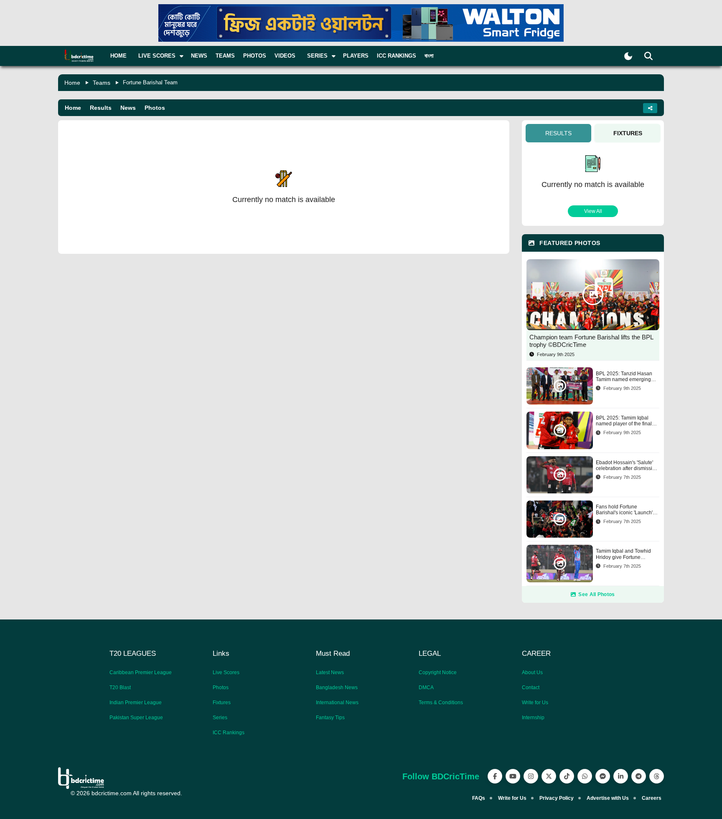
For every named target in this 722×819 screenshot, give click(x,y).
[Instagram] (531, 776)
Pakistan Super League (136, 717)
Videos (285, 56)
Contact (530, 687)
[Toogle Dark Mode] (628, 56)
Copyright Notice (438, 672)
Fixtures (222, 702)
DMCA (426, 687)
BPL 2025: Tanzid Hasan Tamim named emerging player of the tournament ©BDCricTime (624, 377)
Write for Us (535, 702)
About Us (532, 672)
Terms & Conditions (441, 702)
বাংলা (429, 56)
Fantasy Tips (330, 717)
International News (337, 702)
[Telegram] (638, 776)
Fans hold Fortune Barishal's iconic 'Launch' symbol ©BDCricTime (624, 510)
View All (593, 211)
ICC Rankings (396, 56)
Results (101, 107)
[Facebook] (495, 776)
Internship (533, 717)
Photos (254, 56)
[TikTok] (566, 776)
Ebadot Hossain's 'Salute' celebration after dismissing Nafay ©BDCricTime (627, 466)
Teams (225, 56)
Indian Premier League (135, 702)
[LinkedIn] (620, 776)
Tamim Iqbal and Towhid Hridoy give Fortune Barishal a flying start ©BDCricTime (623, 554)
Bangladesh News (337, 687)
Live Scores (226, 672)
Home (118, 56)
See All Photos (596, 594)
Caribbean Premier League (140, 672)
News (199, 56)
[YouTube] (513, 776)
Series (220, 717)
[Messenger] (602, 776)
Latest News (330, 672)
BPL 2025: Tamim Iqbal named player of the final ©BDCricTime (624, 421)
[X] (549, 776)
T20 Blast (120, 687)
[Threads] (656, 776)
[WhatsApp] (584, 776)
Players (356, 56)
